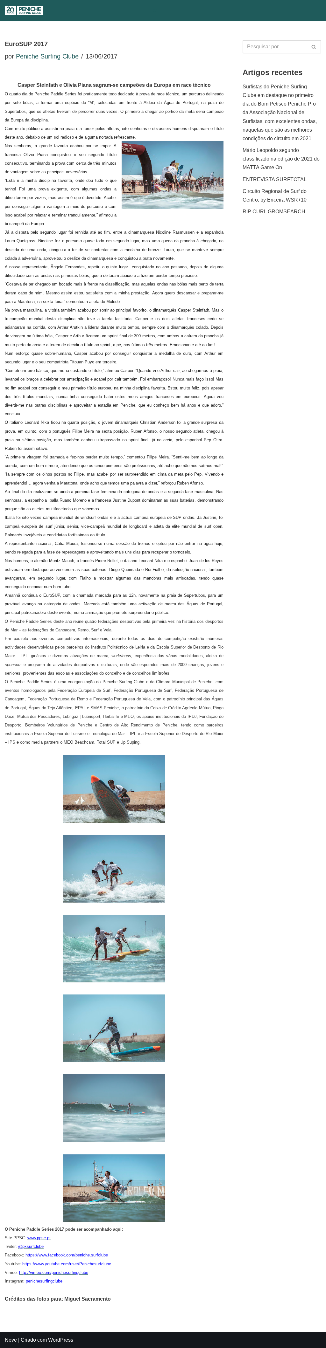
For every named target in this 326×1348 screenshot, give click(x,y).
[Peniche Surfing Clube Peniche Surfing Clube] (24, 10)
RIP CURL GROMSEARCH (274, 211)
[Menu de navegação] (168, 10)
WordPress (60, 1340)
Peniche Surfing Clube (47, 56)
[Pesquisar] (155, 10)
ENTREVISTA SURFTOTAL (275, 179)
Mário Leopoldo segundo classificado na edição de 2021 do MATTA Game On (281, 159)
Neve (11, 1340)
